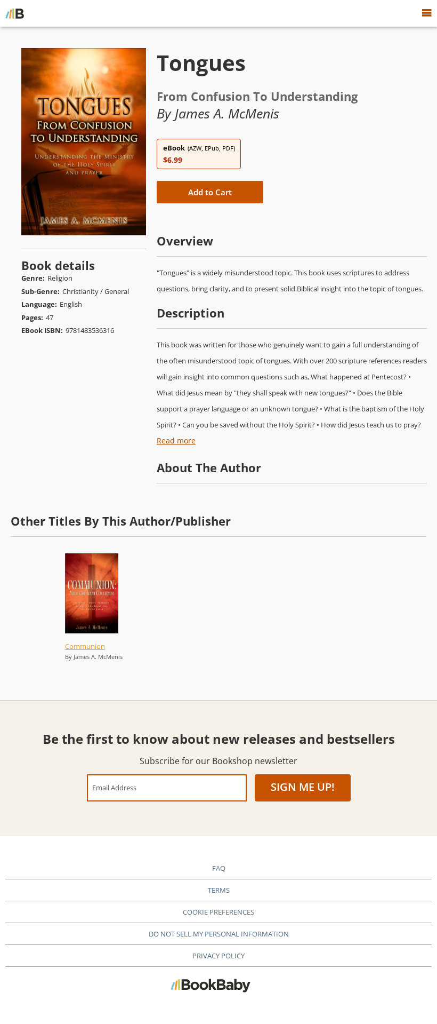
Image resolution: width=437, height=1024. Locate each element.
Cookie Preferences (218, 912)
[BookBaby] (14, 13)
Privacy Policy (218, 956)
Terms (219, 890)
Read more (176, 440)
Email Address (114, 787)
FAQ (218, 868)
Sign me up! (303, 787)
